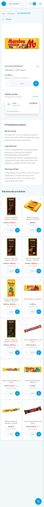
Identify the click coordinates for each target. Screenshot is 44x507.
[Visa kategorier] (40, 3)
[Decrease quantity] (8, 83)
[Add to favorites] (19, 198)
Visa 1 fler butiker (12, 111)
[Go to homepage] (3, 3)
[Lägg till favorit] (37, 66)
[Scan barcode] (30, 3)
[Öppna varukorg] (38, 501)
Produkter (11, 14)
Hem (3, 14)
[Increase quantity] (36, 83)
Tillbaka (8, 19)
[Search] (34, 3)
